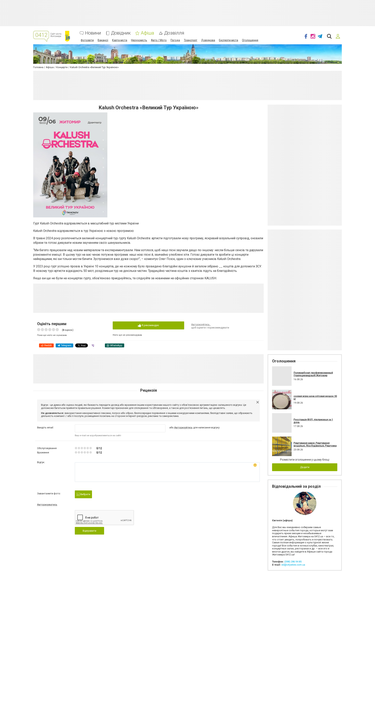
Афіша (147, 33)
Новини (93, 33)
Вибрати (85, 494)
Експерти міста (228, 40)
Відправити (89, 530)
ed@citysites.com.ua (293, 564)
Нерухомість (139, 40)
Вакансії (103, 40)
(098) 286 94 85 (293, 561)
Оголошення (250, 40)
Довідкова (208, 40)
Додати (304, 467)
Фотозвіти (87, 40)
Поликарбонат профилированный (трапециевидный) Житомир (313, 374)
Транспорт (190, 40)
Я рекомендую (150, 325)
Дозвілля (174, 33)
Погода (175, 40)
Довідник (121, 33)
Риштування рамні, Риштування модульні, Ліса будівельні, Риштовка (315, 444)
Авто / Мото (159, 40)
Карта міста (119, 40)
